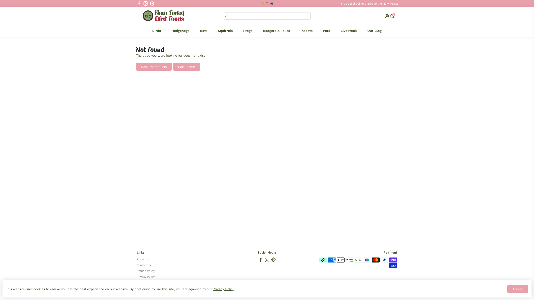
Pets (326, 31)
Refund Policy (146, 270)
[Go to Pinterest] (152, 3)
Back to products (154, 67)
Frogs (248, 31)
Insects (307, 31)
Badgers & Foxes (276, 31)
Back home (186, 67)
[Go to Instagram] (145, 3)
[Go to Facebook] (139, 3)
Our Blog (374, 31)
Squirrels (225, 31)
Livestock (349, 31)
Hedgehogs (180, 31)
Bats (204, 31)
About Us (143, 259)
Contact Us (144, 265)
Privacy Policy (146, 276)
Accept (518, 289)
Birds (156, 31)
